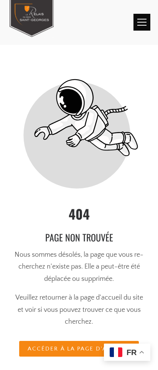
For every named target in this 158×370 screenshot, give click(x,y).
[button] (141, 22)
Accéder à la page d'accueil (79, 349)
